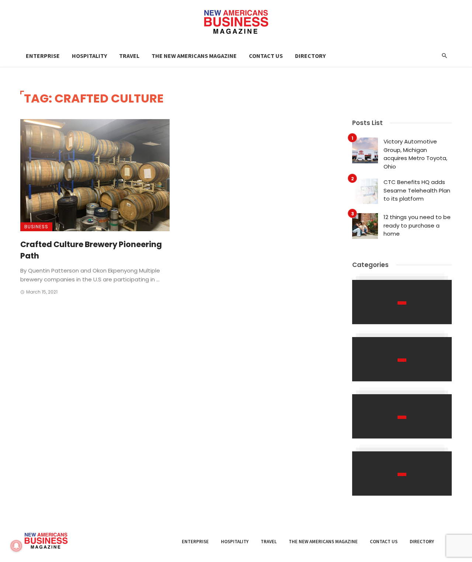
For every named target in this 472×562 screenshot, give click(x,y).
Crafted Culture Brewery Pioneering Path (91, 250)
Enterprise (43, 55)
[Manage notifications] (16, 546)
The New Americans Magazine (194, 55)
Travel (129, 55)
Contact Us (266, 55)
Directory (310, 55)
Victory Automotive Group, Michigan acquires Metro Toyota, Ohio (415, 154)
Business (36, 226)
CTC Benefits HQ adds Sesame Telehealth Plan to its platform (417, 190)
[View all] (402, 302)
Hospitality (89, 55)
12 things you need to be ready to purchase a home (417, 225)
